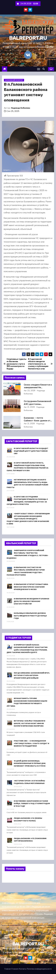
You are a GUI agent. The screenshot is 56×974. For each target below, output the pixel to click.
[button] (44, 69)
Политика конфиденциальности (39, 969)
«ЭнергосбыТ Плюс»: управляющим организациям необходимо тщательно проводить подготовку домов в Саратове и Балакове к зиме (28, 519)
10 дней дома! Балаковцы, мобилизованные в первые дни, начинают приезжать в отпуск (30, 763)
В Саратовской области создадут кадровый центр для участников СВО (31, 450)
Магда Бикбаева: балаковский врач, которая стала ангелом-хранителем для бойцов (32, 675)
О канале (14, 969)
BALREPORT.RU (28, 38)
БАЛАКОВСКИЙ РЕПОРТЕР (14, 80)
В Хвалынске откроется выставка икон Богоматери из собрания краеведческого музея (31, 586)
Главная (7, 969)
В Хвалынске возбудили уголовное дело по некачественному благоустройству (31, 601)
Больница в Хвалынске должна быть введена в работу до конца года (30, 615)
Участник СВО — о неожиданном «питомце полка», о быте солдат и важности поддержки (31, 743)
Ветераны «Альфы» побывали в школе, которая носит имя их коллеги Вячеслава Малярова (29, 723)
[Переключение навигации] (38, 69)
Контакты (22, 969)
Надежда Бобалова (20, 108)
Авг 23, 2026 (29, 390)
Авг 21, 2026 (29, 407)
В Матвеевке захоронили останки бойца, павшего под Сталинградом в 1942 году (32, 803)
